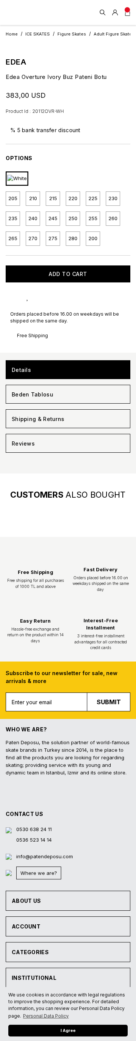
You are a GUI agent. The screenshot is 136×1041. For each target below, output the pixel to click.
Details (21, 370)
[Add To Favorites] (34, 296)
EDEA (16, 61)
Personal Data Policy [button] (46, 1016)
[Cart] (127, 12)
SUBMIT (109, 702)
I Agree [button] (68, 1030)
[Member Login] (115, 12)
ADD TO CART (68, 274)
